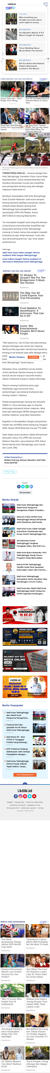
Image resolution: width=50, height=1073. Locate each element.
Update (34, 357)
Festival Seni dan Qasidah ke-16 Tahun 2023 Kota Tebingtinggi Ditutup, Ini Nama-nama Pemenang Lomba (18, 727)
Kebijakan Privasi (33, 805)
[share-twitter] (23, 486)
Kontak (40, 808)
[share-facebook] (19, 486)
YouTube (36, 799)
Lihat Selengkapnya (24, 775)
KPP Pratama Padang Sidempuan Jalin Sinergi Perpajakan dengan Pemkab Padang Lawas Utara (18, 752)
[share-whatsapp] (27, 486)
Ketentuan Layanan (28, 808)
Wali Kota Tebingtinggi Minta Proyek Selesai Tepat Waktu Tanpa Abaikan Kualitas (17, 764)
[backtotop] (25, 784)
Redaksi (10, 802)
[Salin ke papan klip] (31, 486)
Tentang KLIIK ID (13, 808)
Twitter (31, 799)
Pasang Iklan (19, 802)
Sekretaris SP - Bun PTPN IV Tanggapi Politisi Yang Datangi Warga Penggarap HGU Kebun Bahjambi (17, 740)
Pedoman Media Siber (34, 802)
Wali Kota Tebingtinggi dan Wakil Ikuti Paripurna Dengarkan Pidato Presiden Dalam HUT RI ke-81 (17, 715)
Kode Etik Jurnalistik (18, 805)
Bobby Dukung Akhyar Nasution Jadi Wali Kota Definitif (24, 461)
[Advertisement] (25, 76)
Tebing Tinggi (9, 472)
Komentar (26, 493)
